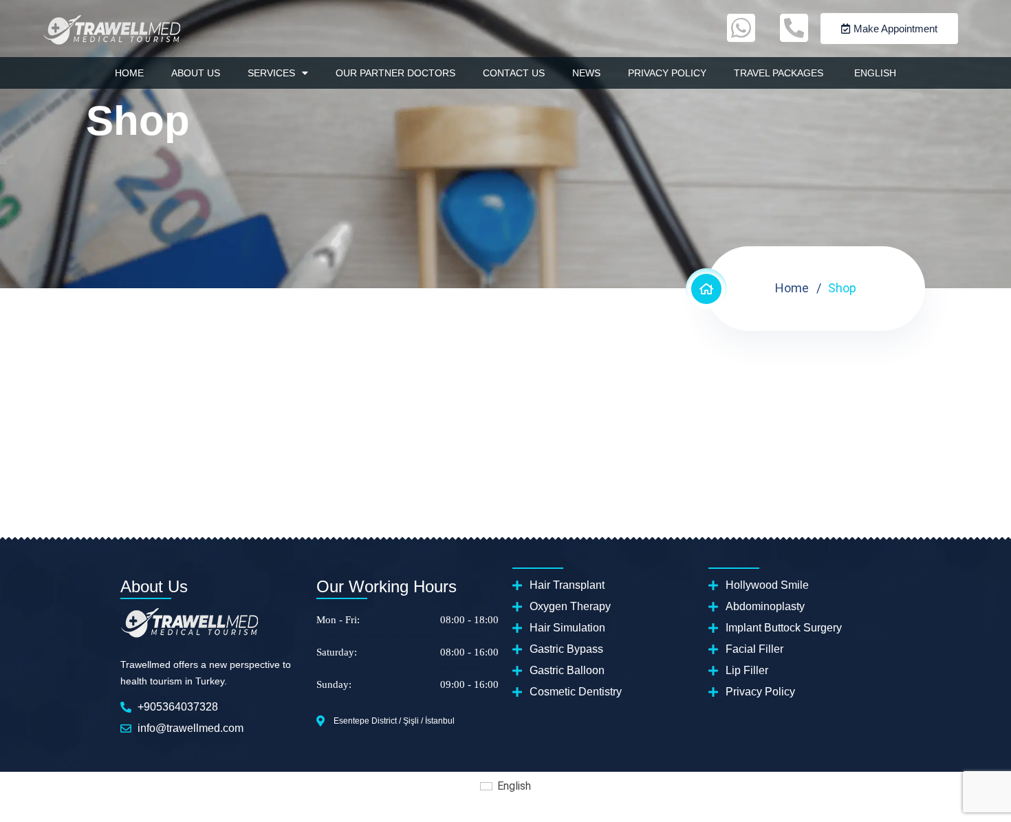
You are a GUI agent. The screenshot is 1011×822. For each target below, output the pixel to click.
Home (129, 72)
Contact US (514, 72)
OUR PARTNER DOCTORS (395, 72)
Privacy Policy (667, 72)
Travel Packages (778, 72)
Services (271, 72)
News (586, 72)
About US (195, 72)
